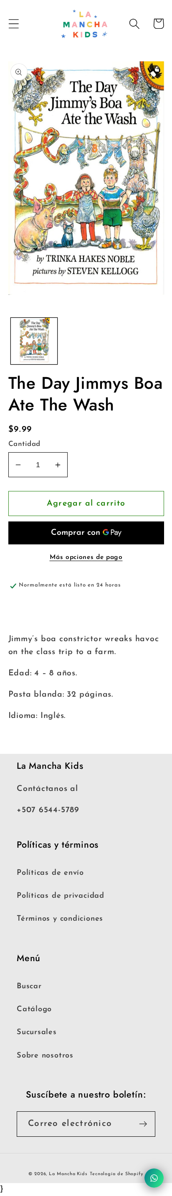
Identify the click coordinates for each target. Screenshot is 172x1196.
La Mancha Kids (68, 1174)
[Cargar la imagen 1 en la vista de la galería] (34, 341)
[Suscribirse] (143, 1124)
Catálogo (34, 1009)
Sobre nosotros (45, 1056)
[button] (13, 23)
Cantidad (24, 444)
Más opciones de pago (86, 557)
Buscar (29, 986)
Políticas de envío (50, 873)
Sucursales (37, 1032)
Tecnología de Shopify (117, 1174)
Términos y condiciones (60, 919)
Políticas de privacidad (60, 896)
